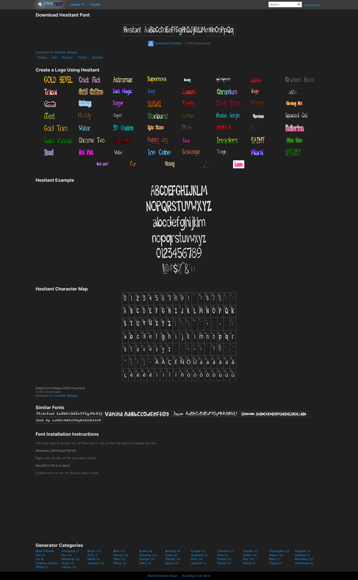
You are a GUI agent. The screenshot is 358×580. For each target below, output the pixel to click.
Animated (70, 551)
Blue (119, 551)
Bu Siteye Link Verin (196, 576)
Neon (119, 559)
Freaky (42, 57)
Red (248, 559)
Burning (172, 551)
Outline (172, 559)
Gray (222, 555)
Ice (40, 559)
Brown (146, 551)
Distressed (279, 551)
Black (94, 551)
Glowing (148, 555)
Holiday (302, 555)
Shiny (145, 563)
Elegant (302, 551)
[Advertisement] (18, 68)
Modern (67, 57)
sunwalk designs (65, 52)
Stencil (224, 563)
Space (171, 563)
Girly (92, 555)
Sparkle (198, 563)
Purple (224, 559)
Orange (147, 559)
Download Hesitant (168, 43)
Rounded (304, 559)
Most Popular (45, 551)
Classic (250, 551)
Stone (249, 563)
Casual (198, 551)
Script (68, 563)
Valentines (304, 563)
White (42, 567)
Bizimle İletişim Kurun (162, 576)
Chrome (225, 551)
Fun (54, 57)
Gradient (199, 555)
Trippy (275, 563)
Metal (93, 559)
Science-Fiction (48, 563)
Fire (40, 555)
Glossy (120, 555)
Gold (171, 555)
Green (250, 555)
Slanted (97, 57)
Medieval (71, 559)
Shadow (95, 563)
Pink (196, 559)
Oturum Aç (312, 5)
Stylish (82, 57)
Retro (275, 559)
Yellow (69, 567)
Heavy (276, 555)
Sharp (119, 563)
